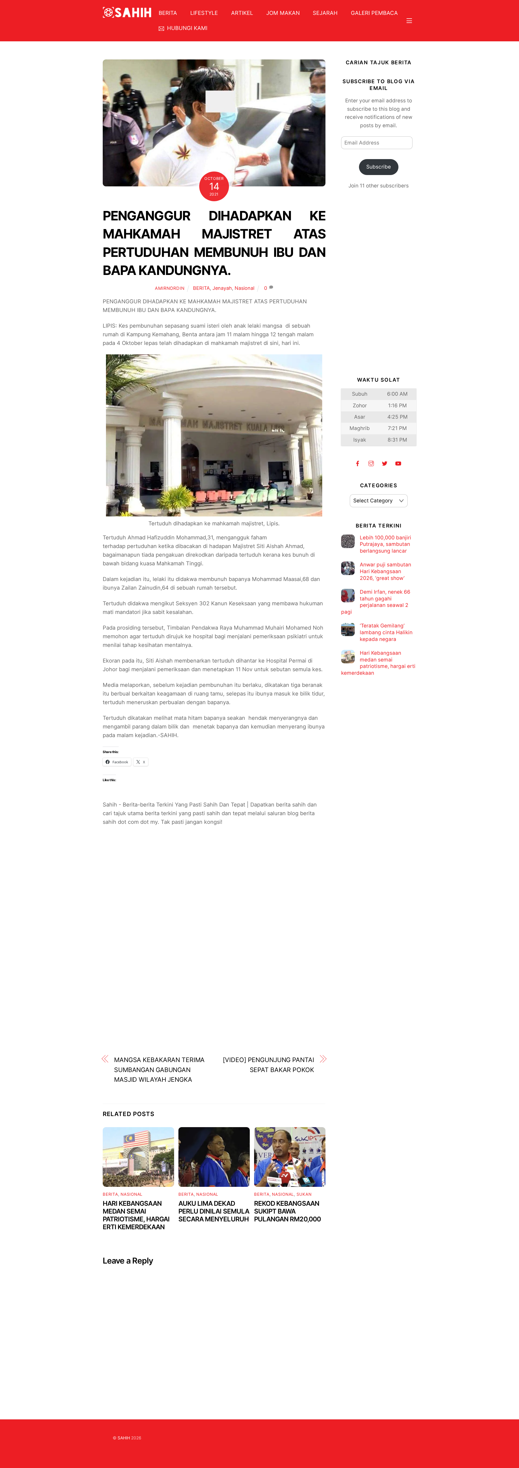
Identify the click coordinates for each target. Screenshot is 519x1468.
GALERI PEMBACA (374, 13)
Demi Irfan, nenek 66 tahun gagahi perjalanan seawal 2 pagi (375, 602)
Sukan (304, 1194)
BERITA (168, 13)
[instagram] (371, 463)
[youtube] (398, 463)
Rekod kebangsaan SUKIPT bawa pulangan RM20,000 (287, 1211)
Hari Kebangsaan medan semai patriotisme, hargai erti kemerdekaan (136, 1215)
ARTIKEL (242, 13)
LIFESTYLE (204, 13)
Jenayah (222, 288)
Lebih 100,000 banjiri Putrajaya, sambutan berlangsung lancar (385, 544)
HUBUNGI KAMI (186, 28)
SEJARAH (325, 13)
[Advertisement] (214, 897)
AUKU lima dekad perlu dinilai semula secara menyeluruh (213, 1211)
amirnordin (169, 288)
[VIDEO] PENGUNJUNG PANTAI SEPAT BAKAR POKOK (268, 1065)
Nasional (244, 288)
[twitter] (384, 463)
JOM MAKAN (283, 13)
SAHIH (124, 1437)
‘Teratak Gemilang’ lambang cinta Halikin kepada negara (386, 632)
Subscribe (378, 167)
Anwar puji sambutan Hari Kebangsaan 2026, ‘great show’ (385, 571)
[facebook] (357, 463)
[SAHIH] (127, 14)
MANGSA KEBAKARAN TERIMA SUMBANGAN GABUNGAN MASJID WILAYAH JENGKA (159, 1070)
